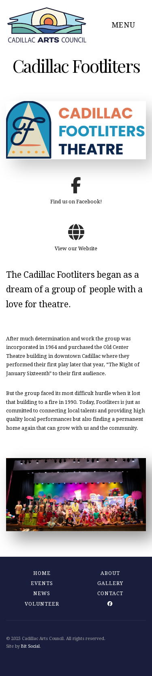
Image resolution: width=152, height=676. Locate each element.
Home (42, 573)
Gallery (110, 583)
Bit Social (30, 646)
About (110, 573)
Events (42, 583)
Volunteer (42, 604)
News (41, 593)
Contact (110, 593)
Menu (124, 25)
